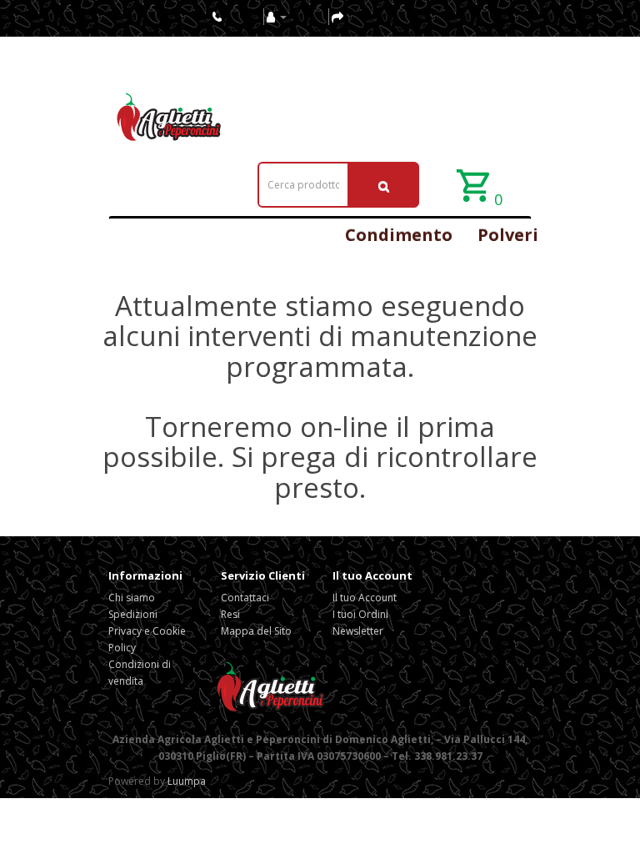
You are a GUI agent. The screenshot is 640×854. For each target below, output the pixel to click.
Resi (230, 614)
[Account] (277, 16)
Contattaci (245, 597)
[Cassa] (337, 16)
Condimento (398, 235)
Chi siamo (131, 597)
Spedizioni (133, 614)
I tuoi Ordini (360, 614)
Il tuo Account (364, 597)
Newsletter (357, 631)
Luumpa (187, 781)
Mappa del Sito (256, 631)
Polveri (508, 235)
